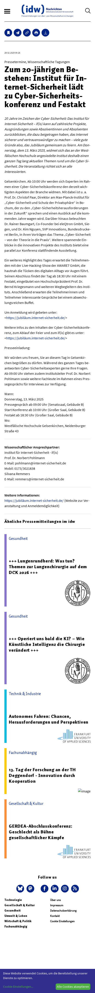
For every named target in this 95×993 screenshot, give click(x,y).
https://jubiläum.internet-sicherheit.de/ (35, 317)
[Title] (27, 33)
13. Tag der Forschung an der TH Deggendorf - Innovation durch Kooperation (42, 775)
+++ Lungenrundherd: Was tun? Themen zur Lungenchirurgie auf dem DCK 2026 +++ (48, 567)
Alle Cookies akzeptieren (73, 987)
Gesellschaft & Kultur (19, 905)
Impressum (56, 905)
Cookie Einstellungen (62, 921)
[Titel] (8, 33)
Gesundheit (12, 910)
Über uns (55, 900)
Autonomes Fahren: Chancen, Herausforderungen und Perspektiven (48, 719)
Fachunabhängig (15, 926)
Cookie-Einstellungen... (18, 987)
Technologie (13, 900)
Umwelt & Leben (15, 916)
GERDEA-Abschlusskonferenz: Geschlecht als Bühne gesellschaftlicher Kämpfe (40, 832)
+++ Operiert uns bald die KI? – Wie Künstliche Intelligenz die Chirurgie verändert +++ (47, 644)
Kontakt (55, 916)
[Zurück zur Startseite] (47, 10)
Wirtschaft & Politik (17, 921)
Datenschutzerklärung (63, 910)
